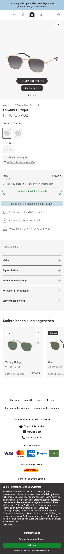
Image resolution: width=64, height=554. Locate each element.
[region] (32, 353)
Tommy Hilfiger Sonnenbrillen (29, 105)
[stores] (23, 15)
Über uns (14, 400)
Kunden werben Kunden (46, 408)
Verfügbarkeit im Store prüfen (21, 162)
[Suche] (14, 14)
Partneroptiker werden (17, 408)
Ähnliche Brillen (32, 88)
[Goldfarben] (6, 133)
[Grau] (18, 133)
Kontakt (28, 400)
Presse (51, 400)
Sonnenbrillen (8, 105)
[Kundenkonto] (41, 15)
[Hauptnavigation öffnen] (5, 14)
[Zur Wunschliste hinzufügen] (58, 25)
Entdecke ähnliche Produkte (32, 191)
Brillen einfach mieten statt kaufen (34, 203)
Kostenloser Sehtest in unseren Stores (29, 228)
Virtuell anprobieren (34, 81)
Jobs (39, 400)
